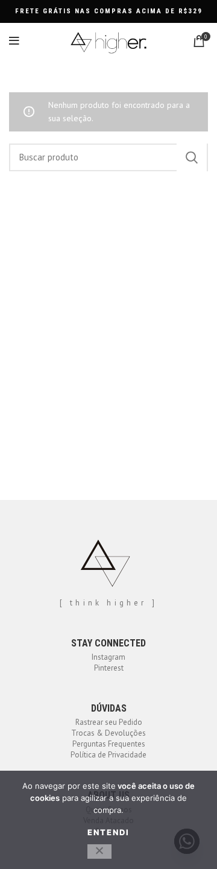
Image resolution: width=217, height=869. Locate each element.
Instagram (108, 657)
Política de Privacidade (108, 755)
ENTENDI (108, 832)
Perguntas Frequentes (108, 744)
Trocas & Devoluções (108, 733)
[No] (99, 851)
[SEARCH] (192, 157)
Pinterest (109, 668)
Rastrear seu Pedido (108, 722)
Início (16, 83)
